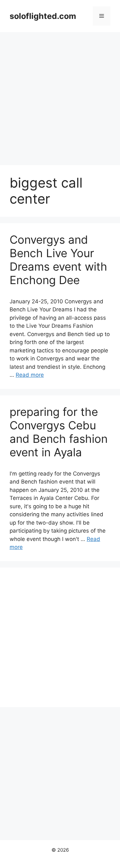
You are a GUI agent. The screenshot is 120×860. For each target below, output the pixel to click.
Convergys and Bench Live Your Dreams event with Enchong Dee (58, 260)
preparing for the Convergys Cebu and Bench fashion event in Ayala (59, 432)
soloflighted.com (43, 16)
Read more (30, 375)
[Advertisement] (60, 95)
